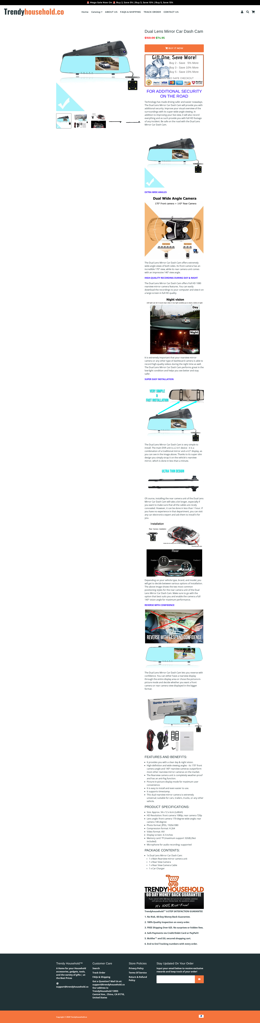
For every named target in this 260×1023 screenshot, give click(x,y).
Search (96, 968)
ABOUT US (111, 12)
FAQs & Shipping (101, 976)
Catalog (96, 12)
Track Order (98, 972)
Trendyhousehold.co (79, 1017)
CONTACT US (171, 12)
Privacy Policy (136, 968)
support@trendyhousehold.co (72, 986)
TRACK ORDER (152, 12)
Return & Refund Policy (138, 978)
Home (85, 12)
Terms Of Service (138, 972)
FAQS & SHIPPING (130, 12)
